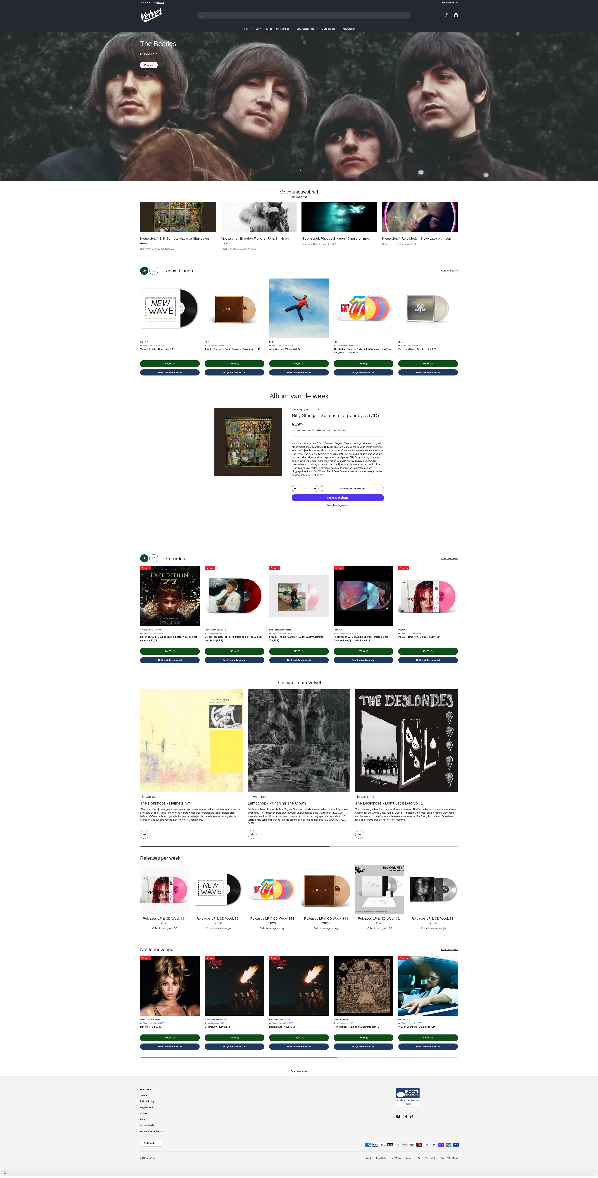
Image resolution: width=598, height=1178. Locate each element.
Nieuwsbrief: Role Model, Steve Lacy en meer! (416, 238)
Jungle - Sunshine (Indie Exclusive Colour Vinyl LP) (233, 349)
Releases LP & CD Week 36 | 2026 (164, 921)
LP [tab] (144, 270)
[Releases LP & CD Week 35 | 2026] (218, 889)
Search (143, 1095)
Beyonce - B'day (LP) (151, 1026)
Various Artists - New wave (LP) (157, 349)
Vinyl (246, 29)
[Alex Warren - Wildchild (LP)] (299, 308)
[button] (456, 15)
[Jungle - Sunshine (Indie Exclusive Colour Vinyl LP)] (234, 308)
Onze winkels (147, 1125)
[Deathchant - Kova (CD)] (299, 986)
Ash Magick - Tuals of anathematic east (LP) (357, 1026)
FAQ (142, 1119)
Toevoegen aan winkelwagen (352, 488)
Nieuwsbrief (349, 29)
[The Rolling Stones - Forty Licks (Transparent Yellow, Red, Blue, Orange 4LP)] (363, 308)
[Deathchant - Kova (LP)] (234, 986)
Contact (144, 1113)
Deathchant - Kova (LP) (217, 1026)
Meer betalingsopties (337, 505)
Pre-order (148, 65)
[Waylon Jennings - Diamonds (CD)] (428, 986)
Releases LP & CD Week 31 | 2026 (433, 921)
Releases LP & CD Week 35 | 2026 (218, 921)
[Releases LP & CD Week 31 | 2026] (433, 889)
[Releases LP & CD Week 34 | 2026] (272, 889)
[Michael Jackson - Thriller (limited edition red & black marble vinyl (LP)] (234, 596)
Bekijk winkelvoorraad (170, 372)
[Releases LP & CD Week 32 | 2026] (379, 889)
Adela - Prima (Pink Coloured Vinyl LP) (419, 636)
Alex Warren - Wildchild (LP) (284, 349)
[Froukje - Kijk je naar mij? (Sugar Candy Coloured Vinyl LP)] (299, 596)
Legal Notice (146, 1107)
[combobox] (304, 15)
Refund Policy (147, 1101)
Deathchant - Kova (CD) (282, 1026)
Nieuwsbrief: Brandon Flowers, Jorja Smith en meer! (255, 241)
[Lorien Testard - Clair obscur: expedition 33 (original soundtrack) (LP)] (170, 596)
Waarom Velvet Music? (152, 1131)
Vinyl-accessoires (305, 29)
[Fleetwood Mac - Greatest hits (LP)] (428, 308)
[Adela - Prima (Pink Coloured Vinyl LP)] (428, 596)
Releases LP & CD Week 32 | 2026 (379, 921)
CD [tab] (153, 270)
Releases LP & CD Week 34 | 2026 (272, 921)
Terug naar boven (299, 1071)
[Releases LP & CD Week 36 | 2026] (164, 889)
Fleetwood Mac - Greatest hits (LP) (417, 349)
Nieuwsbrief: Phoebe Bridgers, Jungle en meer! (336, 238)
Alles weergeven (299, 196)
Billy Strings (297, 409)
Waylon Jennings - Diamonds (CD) (417, 1026)
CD (257, 29)
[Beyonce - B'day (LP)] (170, 986)
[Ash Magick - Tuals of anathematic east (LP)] (363, 986)
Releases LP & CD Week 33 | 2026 (326, 921)
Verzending (316, 430)
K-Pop (269, 29)
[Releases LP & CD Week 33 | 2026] (325, 889)
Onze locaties (328, 29)
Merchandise (282, 29)
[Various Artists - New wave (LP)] (170, 308)
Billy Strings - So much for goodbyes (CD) (335, 415)
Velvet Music (151, 1158)
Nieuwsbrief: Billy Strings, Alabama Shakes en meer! (174, 241)
